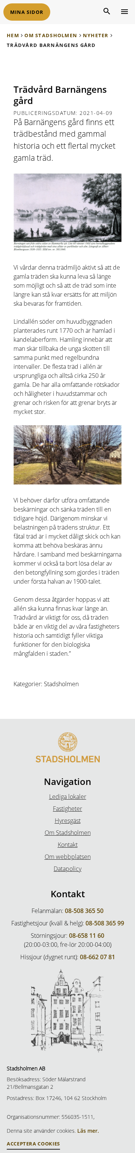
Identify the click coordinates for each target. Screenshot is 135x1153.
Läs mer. (88, 1130)
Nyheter (96, 35)
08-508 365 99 (105, 923)
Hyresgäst (68, 820)
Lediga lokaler (67, 796)
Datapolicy (67, 869)
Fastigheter (67, 808)
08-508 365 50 (84, 911)
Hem (13, 35)
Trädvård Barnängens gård (51, 45)
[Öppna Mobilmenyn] (123, 11)
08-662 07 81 (97, 957)
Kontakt (68, 845)
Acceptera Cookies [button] (33, 1143)
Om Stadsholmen (50, 35)
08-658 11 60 (86, 935)
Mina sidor (27, 12)
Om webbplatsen (68, 857)
